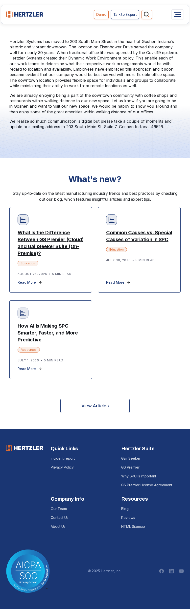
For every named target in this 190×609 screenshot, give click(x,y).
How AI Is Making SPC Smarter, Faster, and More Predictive (48, 333)
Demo (101, 14)
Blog (125, 509)
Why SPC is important (138, 476)
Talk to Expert (125, 14)
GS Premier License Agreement (146, 485)
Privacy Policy (62, 467)
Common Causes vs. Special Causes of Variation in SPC (139, 236)
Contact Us (60, 517)
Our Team (59, 509)
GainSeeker (131, 458)
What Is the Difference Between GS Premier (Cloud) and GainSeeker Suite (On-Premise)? (51, 243)
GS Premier (130, 467)
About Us (58, 526)
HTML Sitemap (133, 526)
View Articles (95, 405)
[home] (24, 14)
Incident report (63, 458)
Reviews (128, 517)
